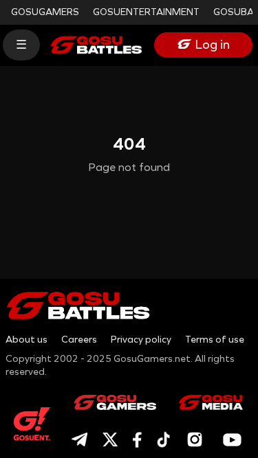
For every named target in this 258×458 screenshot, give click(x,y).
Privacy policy (141, 339)
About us (26, 339)
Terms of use (214, 339)
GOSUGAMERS (45, 12)
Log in (212, 44)
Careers (79, 339)
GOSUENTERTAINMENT (146, 12)
